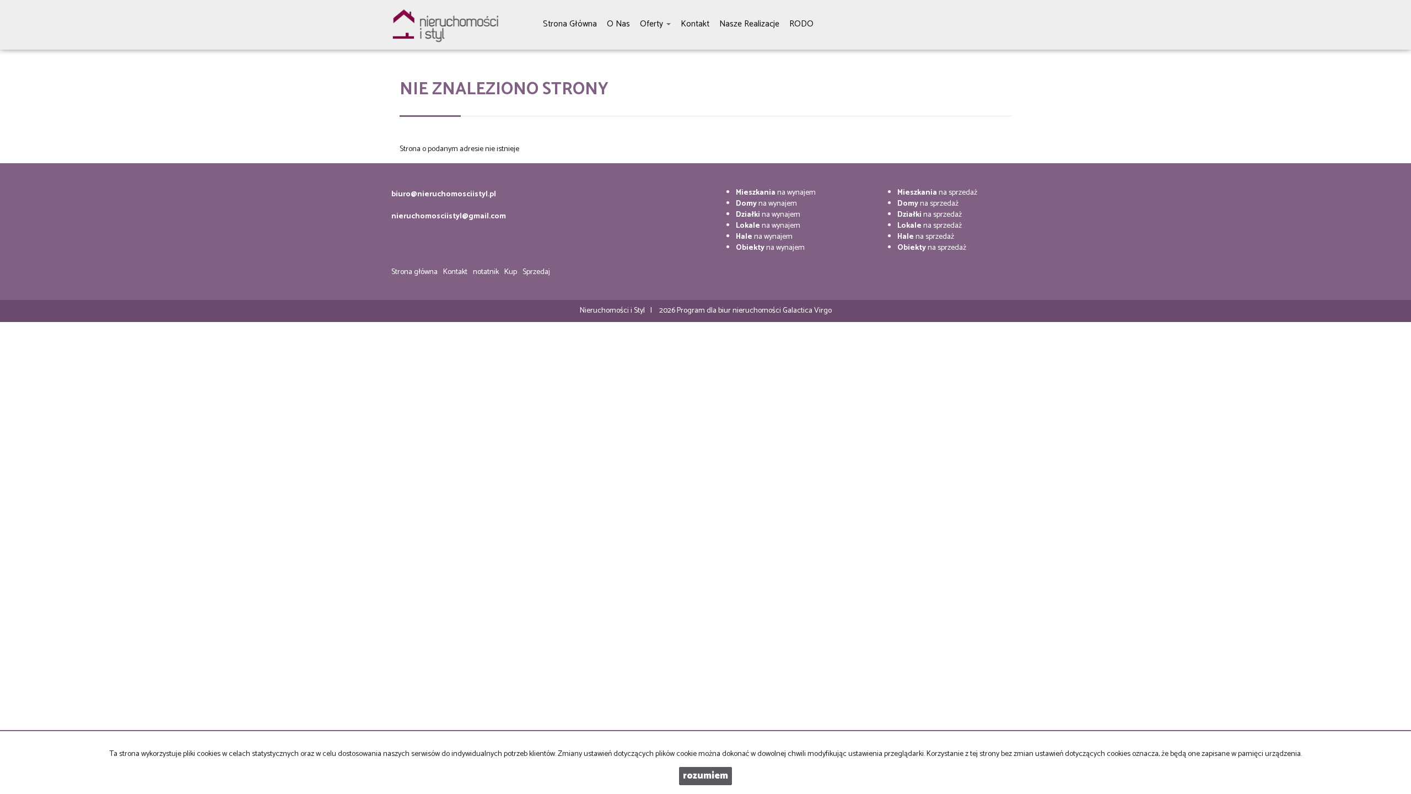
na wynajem (776, 192)
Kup (510, 272)
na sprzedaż (937, 192)
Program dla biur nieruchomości (730, 310)
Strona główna (414, 272)
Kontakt (455, 272)
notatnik (486, 272)
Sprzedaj (536, 272)
